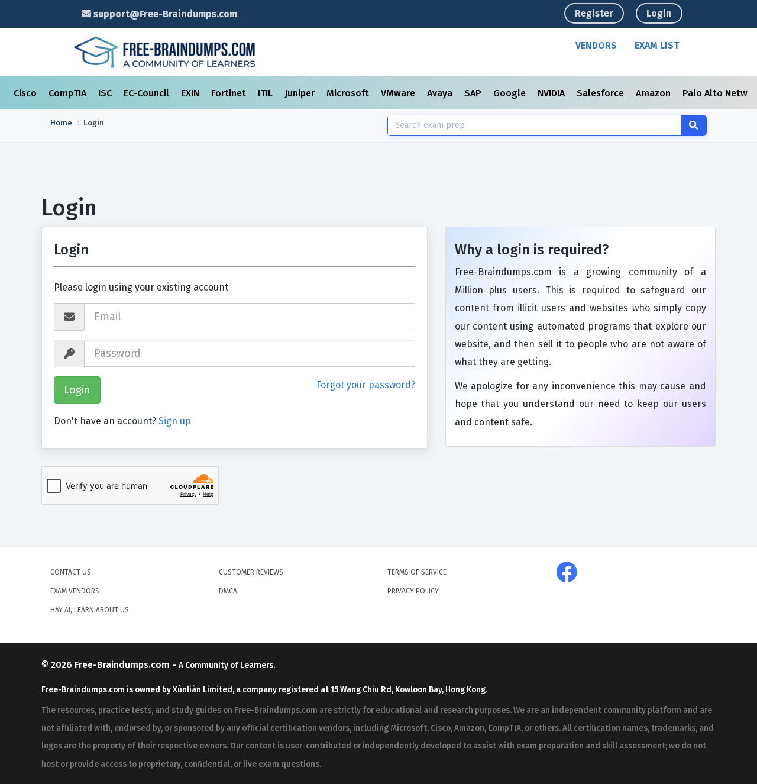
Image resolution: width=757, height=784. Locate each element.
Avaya (441, 93)
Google (510, 93)
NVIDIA (552, 93)
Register (594, 13)
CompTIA (68, 93)
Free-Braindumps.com (123, 664)
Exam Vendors (74, 591)
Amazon (654, 93)
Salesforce (601, 93)
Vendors (596, 45)
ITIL (266, 93)
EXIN (191, 93)
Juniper (300, 93)
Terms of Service (417, 572)
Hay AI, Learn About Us (89, 610)
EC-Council (148, 93)
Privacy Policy (413, 591)
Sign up (174, 421)
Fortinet (229, 93)
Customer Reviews (251, 572)
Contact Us (70, 572)
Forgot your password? (365, 385)
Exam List (657, 45)
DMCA (228, 591)
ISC (106, 93)
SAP (474, 93)
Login (659, 13)
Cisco (26, 93)
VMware (399, 93)
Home (61, 122)
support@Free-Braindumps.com (164, 14)
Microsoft (348, 93)
